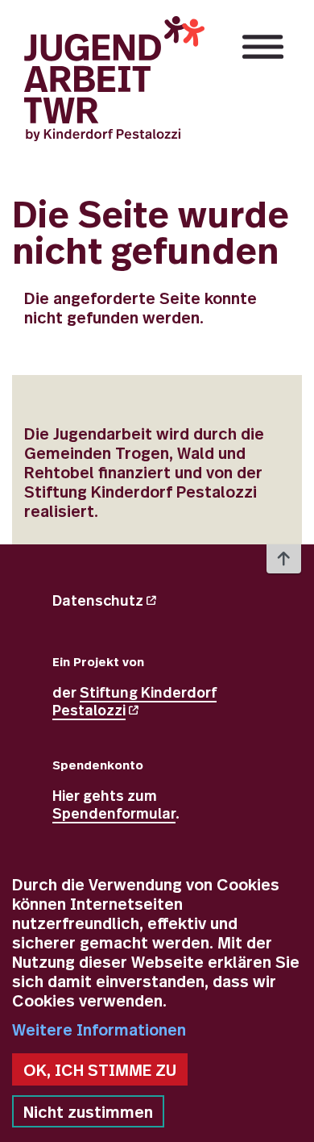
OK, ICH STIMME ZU (99, 1069)
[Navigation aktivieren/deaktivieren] (263, 47)
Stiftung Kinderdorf (134, 700)
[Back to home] (115, 78)
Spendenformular (114, 812)
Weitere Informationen (99, 1028)
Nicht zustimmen (88, 1111)
